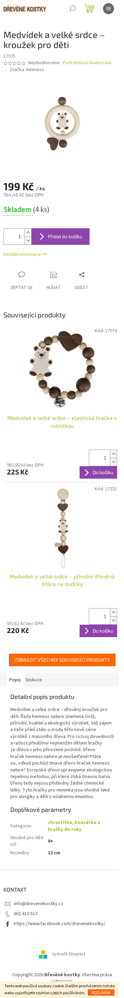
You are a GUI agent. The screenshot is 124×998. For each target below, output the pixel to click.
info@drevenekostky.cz (38, 903)
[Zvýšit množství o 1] (27, 233)
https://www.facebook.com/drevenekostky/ (59, 923)
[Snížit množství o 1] (27, 240)
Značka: (26, 69)
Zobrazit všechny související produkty (62, 660)
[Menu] (108, 9)
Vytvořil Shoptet (68, 954)
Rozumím (101, 992)
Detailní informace (22, 254)
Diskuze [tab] (34, 679)
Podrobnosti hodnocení (87, 63)
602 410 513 (26, 913)
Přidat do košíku (65, 236)
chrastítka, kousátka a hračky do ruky (74, 826)
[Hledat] (72, 9)
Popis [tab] (15, 679)
